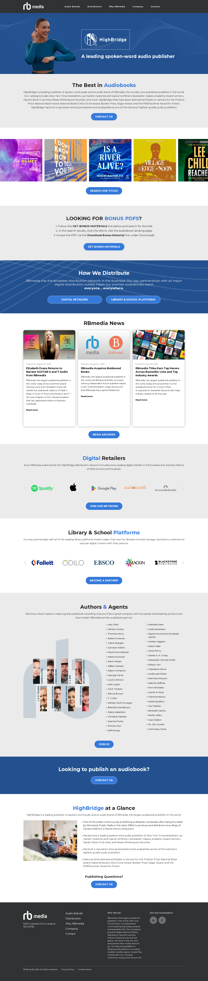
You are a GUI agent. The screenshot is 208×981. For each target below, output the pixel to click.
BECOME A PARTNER (104, 580)
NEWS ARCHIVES (104, 434)
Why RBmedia (117, 6)
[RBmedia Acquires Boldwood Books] (104, 344)
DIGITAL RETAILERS (75, 299)
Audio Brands (72, 6)
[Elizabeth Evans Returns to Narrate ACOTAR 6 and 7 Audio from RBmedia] (49, 344)
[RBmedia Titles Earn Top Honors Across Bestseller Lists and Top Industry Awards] (159, 344)
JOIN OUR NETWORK (104, 506)
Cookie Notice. (85, 969)
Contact (155, 6)
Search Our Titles (104, 190)
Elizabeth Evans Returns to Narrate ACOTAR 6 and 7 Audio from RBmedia (47, 372)
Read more (32, 410)
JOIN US (104, 744)
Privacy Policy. (68, 969)
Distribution (94, 6)
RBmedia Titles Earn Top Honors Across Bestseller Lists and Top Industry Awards (157, 372)
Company (137, 6)
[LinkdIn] (153, 920)
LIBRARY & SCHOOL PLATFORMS (133, 299)
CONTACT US (104, 116)
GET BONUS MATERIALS (104, 246)
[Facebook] (162, 920)
